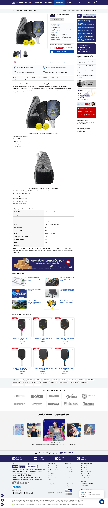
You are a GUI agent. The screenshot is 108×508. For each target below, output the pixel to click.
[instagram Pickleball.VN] (21, 483)
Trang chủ (38, 3)
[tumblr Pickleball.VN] (29, 483)
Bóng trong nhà (43, 382)
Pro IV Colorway (72, 379)
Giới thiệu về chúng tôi (53, 468)
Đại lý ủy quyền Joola (52, 466)
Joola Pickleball (81, 26)
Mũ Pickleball (84, 382)
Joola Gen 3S (81, 379)
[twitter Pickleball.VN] (16, 483)
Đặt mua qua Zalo (62, 52)
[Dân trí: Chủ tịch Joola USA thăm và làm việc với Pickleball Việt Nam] (54, 396)
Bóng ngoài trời (53, 382)
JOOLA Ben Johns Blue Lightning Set (21, 193)
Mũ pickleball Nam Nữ (86, 472)
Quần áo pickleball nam (70, 484)
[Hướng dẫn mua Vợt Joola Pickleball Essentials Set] (86, 83)
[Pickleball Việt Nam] (19, 2)
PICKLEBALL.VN (15, 502)
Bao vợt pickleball (85, 468)
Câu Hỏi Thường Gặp (52, 482)
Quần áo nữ (55, 379)
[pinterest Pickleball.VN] (26, 483)
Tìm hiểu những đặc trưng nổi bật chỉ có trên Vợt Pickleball (66, 301)
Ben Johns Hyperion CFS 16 (19, 204)
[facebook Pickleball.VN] (13, 483)
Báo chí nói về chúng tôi (53, 470)
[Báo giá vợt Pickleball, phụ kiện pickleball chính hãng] (86, 104)
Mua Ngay (60, 47)
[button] (30, 2)
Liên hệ (78, 3)
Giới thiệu (48, 3)
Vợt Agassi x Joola (69, 482)
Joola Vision (34, 382)
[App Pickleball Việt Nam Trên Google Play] (28, 493)
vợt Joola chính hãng (51, 504)
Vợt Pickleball (28, 7)
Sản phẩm (58, 3)
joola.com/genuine (79, 504)
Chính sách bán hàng (52, 478)
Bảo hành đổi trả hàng (52, 474)
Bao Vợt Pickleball (74, 382)
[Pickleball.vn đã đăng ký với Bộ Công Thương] (16, 487)
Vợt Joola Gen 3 (68, 478)
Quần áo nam (46, 379)
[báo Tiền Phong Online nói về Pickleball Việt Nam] (88, 404)
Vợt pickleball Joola (69, 474)
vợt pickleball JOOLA (32, 86)
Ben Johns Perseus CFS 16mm (20, 201)
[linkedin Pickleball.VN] (23, 483)
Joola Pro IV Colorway (69, 468)
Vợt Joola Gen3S (68, 480)
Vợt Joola (22, 379)
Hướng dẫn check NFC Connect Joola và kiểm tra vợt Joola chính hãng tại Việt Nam (67, 290)
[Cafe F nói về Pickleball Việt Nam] (36, 404)
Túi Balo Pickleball (63, 382)
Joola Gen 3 (63, 379)
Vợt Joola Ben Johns (69, 476)
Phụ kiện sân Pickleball (18, 385)
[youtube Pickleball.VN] (18, 483)
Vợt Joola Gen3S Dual (69, 472)
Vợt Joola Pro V (68, 466)
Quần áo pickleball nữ (69, 486)
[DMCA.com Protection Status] (68, 494)
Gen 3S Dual (25, 382)
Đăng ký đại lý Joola (52, 486)
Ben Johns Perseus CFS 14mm (20, 199)
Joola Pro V (38, 379)
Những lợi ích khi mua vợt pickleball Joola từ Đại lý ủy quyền (34, 279)
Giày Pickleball (29, 385)
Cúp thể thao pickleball (86, 478)
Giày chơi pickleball (85, 476)
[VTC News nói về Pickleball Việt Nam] (54, 404)
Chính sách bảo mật (52, 472)
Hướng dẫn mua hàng (69, 47)
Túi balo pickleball (85, 470)
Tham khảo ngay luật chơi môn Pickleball (34, 290)
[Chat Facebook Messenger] (2, 505)
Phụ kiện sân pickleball (86, 474)
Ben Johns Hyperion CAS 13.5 (20, 196)
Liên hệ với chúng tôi (52, 488)
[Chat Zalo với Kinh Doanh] (2, 496)
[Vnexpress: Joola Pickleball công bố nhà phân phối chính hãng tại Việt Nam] (19, 396)
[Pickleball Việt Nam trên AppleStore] (17, 493)
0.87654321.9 (27, 475)
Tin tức (68, 3)
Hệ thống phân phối (52, 484)
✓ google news (84, 485)
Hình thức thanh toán (52, 480)
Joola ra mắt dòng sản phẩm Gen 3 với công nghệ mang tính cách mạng (67, 279)
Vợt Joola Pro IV (68, 470)
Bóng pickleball (84, 466)
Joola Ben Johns (16, 382)
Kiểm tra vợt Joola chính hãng (87, 490)
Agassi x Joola (91, 379)
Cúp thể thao (38, 385)
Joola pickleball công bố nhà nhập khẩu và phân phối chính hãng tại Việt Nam (34, 302)
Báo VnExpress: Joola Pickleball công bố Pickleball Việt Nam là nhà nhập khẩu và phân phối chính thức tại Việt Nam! (44, 62)
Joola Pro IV (29, 379)
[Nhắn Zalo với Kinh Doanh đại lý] (2, 501)
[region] (43, 228)
